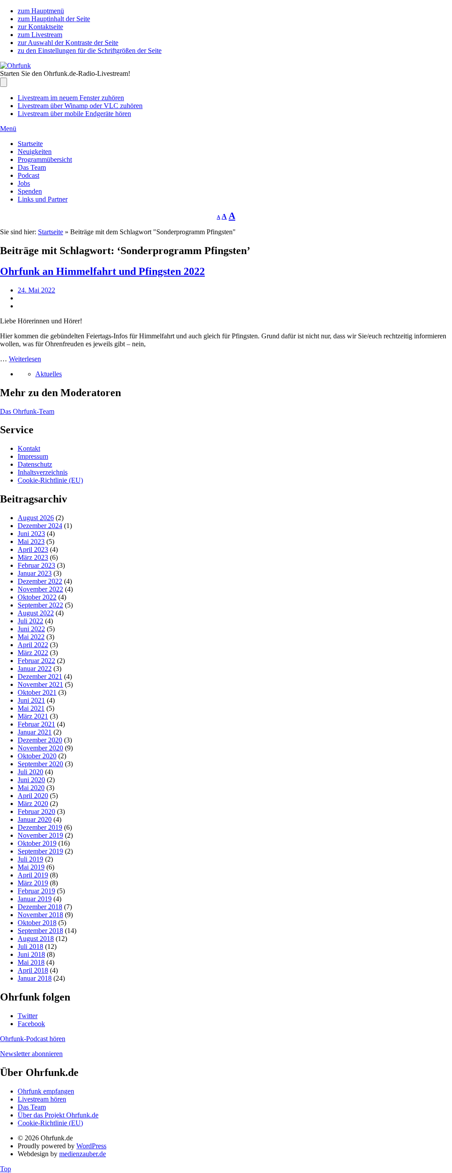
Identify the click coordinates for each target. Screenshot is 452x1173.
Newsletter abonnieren (31, 1053)
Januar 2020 (35, 819)
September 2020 (40, 764)
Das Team (32, 167)
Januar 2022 (35, 668)
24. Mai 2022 (36, 290)
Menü (8, 128)
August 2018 (36, 938)
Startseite (30, 143)
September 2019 (40, 851)
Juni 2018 (31, 954)
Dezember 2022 (40, 581)
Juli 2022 (30, 621)
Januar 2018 (35, 978)
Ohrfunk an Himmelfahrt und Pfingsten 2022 (102, 271)
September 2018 (40, 930)
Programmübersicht (45, 159)
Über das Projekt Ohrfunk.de (58, 1115)
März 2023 (33, 557)
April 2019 (33, 875)
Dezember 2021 (40, 676)
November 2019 (40, 835)
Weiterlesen (25, 359)
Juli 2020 (30, 772)
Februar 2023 (36, 565)
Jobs (24, 183)
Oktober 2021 (37, 692)
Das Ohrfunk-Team (27, 411)
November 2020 (40, 748)
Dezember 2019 (40, 827)
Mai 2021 (31, 708)
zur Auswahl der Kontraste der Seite (68, 42)
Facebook (31, 1023)
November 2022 (40, 589)
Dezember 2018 (40, 907)
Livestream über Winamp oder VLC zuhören (80, 105)
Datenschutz (35, 464)
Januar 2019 (35, 899)
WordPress (91, 1146)
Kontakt (29, 448)
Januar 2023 (35, 573)
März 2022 (33, 652)
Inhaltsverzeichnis (43, 472)
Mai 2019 (31, 867)
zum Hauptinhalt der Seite (54, 18)
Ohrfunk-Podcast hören (32, 1038)
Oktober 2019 (37, 843)
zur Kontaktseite (40, 26)
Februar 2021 (36, 724)
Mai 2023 (31, 541)
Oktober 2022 (37, 597)
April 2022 (33, 644)
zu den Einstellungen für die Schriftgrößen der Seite (90, 50)
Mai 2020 (31, 787)
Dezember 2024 (40, 525)
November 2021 (40, 684)
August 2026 (36, 517)
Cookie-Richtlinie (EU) (50, 480)
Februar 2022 (36, 660)
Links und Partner (43, 199)
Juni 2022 (31, 629)
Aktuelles (48, 374)
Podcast (28, 175)
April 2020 (33, 795)
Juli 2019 (30, 859)
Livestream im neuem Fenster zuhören (71, 97)
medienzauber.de (82, 1154)
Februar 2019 (36, 891)
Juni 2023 (31, 533)
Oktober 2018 (37, 922)
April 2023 (33, 549)
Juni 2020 (31, 779)
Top (5, 1169)
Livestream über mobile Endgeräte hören (74, 113)
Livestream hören (42, 1099)
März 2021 (33, 716)
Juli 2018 (30, 946)
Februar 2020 (36, 811)
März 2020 (33, 803)
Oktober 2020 (37, 756)
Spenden (30, 191)
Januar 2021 (35, 732)
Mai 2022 (31, 637)
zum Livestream (40, 34)
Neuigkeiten (35, 151)
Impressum (33, 456)
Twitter (28, 1015)
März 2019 (33, 883)
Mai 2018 (31, 962)
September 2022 (40, 605)
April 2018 (33, 970)
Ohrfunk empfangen (46, 1091)
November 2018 (40, 914)
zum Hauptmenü (41, 11)
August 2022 (36, 613)
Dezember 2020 (40, 740)
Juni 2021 (31, 700)
